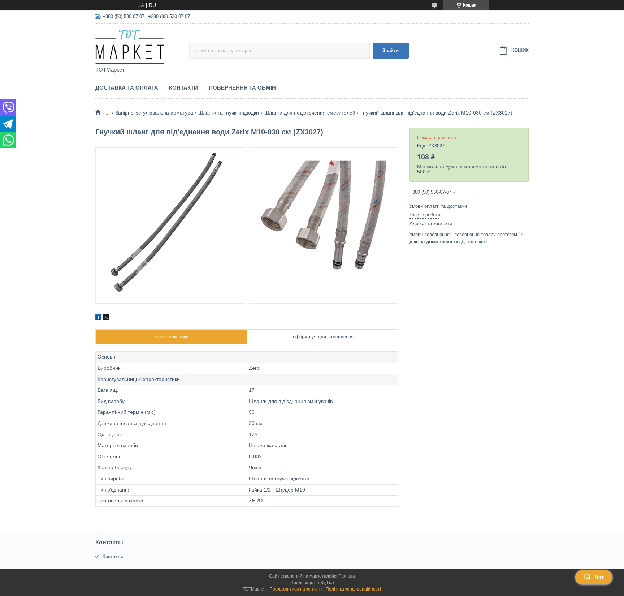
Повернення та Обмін (242, 87)
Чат (599, 577)
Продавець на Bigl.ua (312, 582)
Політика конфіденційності (353, 589)
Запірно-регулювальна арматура (154, 113)
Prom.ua (346, 576)
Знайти (390, 50)
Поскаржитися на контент (295, 589)
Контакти (183, 87)
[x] (106, 318)
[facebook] (98, 318)
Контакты (113, 556)
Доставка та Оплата (126, 87)
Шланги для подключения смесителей (309, 113)
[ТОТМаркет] (142, 45)
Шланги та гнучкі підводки (228, 113)
